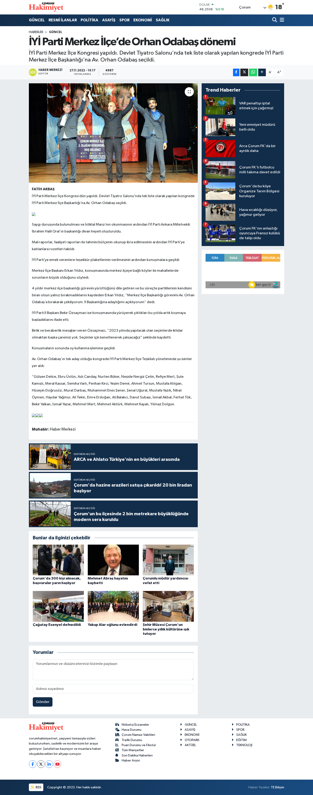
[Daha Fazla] (262, 72)
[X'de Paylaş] (244, 72)
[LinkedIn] (49, 764)
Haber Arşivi (131, 760)
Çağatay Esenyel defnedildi (57, 625)
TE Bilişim (277, 787)
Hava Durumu (131, 729)
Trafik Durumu (132, 740)
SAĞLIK (163, 20)
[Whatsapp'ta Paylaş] (253, 72)
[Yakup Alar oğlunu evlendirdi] (113, 606)
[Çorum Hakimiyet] (46, 7)
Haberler (36, 32)
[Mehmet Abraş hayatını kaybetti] (113, 560)
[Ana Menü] (281, 20)
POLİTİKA (89, 20)
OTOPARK (192, 740)
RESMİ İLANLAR (63, 20)
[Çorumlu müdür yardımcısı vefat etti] (168, 560)
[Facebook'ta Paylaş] (236, 72)
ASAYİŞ (108, 20)
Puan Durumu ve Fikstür (139, 745)
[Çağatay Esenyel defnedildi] (58, 606)
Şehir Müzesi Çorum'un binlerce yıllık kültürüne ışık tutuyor (166, 629)
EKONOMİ (142, 20)
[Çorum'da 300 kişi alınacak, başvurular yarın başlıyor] (58, 560)
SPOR (124, 20)
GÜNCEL (37, 20)
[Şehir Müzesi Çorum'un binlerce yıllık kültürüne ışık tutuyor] (168, 606)
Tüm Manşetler (133, 750)
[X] (41, 764)
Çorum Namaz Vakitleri (138, 734)
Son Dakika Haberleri (137, 755)
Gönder (42, 702)
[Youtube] (57, 764)
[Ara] (275, 20)
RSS (38, 787)
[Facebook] (32, 764)
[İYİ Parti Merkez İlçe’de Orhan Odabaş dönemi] (113, 132)
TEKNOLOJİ (244, 745)
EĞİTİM (241, 740)
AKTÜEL (190, 745)
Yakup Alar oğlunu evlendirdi (112, 625)
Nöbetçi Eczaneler (135, 724)
